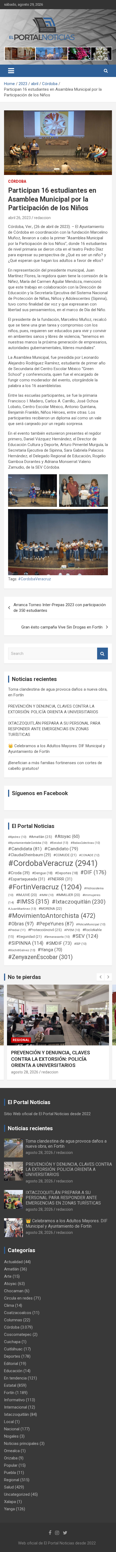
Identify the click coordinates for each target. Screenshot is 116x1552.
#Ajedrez (17, 837)
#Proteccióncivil (45, 930)
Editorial (11, 1363)
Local (9, 1421)
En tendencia (15, 1378)
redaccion (42, 218)
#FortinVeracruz (45, 887)
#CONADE (89, 855)
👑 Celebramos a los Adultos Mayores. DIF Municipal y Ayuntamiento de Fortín (66, 1223)
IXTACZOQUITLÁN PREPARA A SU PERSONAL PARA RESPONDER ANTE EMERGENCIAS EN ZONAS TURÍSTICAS (54, 729)
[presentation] (100, 977)
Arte (8, 1276)
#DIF (93, 872)
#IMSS (32, 901)
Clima (9, 1305)
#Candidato (61, 848)
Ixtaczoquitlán (16, 1414)
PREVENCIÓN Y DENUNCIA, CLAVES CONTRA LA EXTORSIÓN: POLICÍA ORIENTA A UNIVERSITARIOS (69, 1169)
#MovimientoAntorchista (51, 915)
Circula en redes (18, 1298)
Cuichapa (12, 1341)
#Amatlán (40, 836)
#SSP (80, 944)
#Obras (21, 923)
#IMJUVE (26, 895)
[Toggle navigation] (11, 71)
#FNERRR (59, 879)
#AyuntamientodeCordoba (27, 843)
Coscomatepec (18, 1334)
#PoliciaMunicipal (90, 924)
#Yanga (50, 949)
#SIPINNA (25, 943)
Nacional (11, 1429)
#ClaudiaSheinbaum (29, 855)
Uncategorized (17, 1494)
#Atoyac (67, 836)
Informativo (14, 1399)
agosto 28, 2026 (24, 1072)
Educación (13, 1370)
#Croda (19, 872)
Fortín (9, 1392)
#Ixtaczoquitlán (78, 901)
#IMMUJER (68, 895)
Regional (21, 1040)
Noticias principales (21, 1443)
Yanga (9, 1509)
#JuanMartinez (22, 909)
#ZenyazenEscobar (40, 957)
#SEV (85, 936)
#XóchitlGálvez (21, 950)
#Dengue (42, 873)
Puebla (10, 1472)
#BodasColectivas (85, 843)
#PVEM (72, 930)
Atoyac (10, 1283)
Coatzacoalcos (17, 1312)
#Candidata (25, 848)
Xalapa (10, 1501)
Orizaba (11, 1458)
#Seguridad (29, 937)
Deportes (12, 1356)
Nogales (11, 1436)
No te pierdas (24, 977)
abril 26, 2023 (19, 218)
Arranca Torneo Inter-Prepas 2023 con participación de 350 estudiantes (59, 607)
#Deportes (66, 873)
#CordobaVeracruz (34, 579)
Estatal (10, 1385)
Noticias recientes (30, 1128)
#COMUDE (65, 855)
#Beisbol (59, 843)
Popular (11, 1465)
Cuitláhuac (13, 1349)
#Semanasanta (57, 937)
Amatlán (11, 1269)
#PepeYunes (55, 923)
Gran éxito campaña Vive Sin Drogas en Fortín (62, 627)
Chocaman (13, 1290)
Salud (9, 1487)
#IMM (46, 895)
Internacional (15, 1407)
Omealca (12, 1450)
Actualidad (13, 1261)
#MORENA (50, 909)
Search (102, 654)
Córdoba (17, 181)
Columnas (13, 1320)
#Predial (17, 930)
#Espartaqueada (26, 879)
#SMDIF (59, 943)
